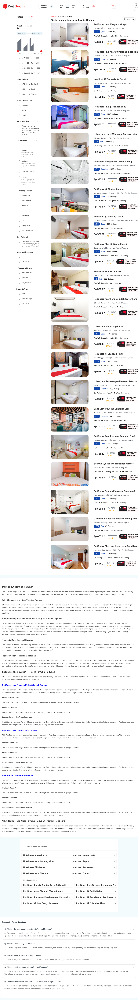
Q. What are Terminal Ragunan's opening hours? (23, 955)
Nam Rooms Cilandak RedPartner (17, 775)
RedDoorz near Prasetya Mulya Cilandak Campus (24, 685)
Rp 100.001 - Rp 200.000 (30, 63)
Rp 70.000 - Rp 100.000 (30, 58)
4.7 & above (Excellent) (29, 84)
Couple (23, 115)
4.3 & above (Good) (28, 89)
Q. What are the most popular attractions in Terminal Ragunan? (28, 929)
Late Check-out (26, 273)
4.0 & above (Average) (29, 94)
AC (22, 221)
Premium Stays (26, 299)
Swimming (25, 215)
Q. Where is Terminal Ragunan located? (19, 944)
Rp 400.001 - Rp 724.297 (30, 73)
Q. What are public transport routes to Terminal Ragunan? (26, 967)
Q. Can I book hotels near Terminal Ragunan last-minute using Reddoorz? (32, 982)
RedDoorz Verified (27, 172)
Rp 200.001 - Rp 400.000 (30, 68)
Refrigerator (25, 226)
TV (22, 210)
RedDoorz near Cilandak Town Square (19, 730)
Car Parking (25, 195)
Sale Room (25, 262)
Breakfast (24, 278)
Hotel (23, 294)
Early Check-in (26, 283)
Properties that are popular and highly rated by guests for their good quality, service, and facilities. (30, 130)
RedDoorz (24, 150)
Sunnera (24, 177)
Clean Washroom (27, 231)
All (22, 145)
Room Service (26, 200)
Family (23, 110)
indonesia (54, 16)
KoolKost (24, 161)
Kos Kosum (25, 304)
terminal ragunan (66, 16)
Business (24, 105)
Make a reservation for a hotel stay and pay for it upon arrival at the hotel (30, 244)
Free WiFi (24, 205)
